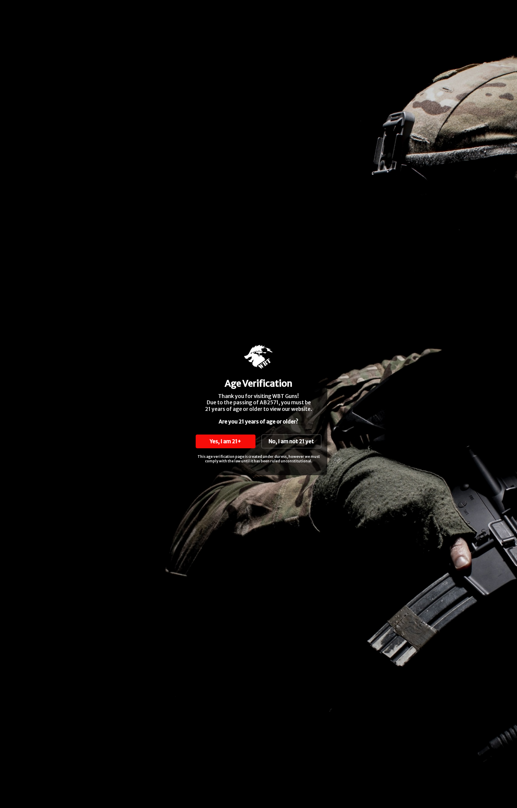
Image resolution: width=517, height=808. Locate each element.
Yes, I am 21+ (225, 441)
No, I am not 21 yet (291, 441)
